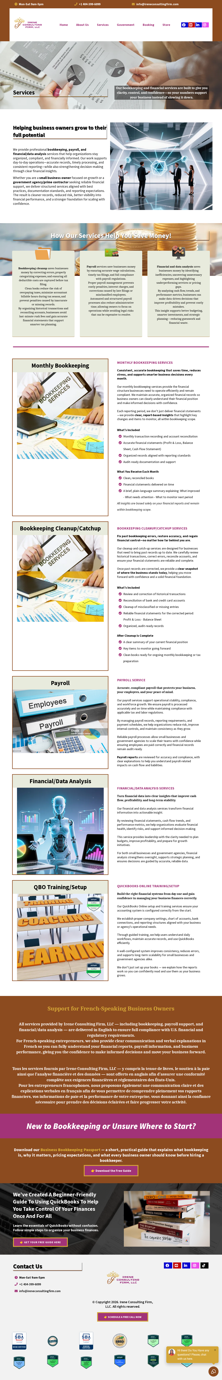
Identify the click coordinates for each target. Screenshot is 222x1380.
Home (64, 25)
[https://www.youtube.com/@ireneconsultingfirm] (191, 24)
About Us (82, 25)
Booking (148, 25)
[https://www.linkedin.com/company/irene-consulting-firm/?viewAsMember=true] (198, 24)
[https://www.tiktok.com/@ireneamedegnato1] (204, 1265)
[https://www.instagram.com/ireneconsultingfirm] (205, 24)
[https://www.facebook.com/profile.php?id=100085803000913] (184, 24)
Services (103, 25)
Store (166, 25)
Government (125, 25)
